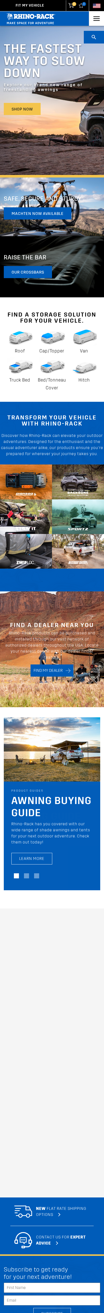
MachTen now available (38, 213)
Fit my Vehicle (30, 5)
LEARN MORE (31, 858)
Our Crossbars (28, 272)
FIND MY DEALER (50, 670)
